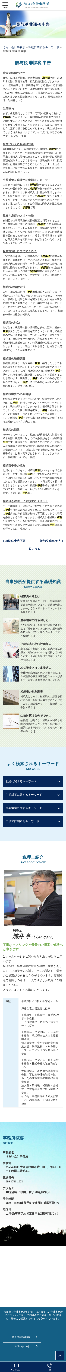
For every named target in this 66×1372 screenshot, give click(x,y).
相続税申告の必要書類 (17, 394)
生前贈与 (8, 108)
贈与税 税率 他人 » (51, 540)
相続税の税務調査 (14, 358)
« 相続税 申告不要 (14, 540)
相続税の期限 (11, 429)
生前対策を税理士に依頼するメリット (27, 179)
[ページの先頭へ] (60, 1355)
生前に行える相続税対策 (18, 144)
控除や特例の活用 (14, 72)
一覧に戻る (33, 548)
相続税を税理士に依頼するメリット (25, 501)
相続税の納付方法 (14, 286)
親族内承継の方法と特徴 (18, 215)
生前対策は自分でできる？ (20, 251)
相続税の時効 (11, 322)
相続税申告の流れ (14, 465)
